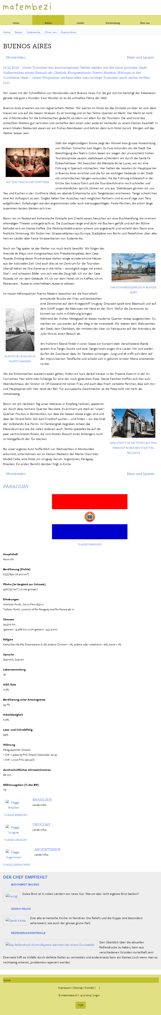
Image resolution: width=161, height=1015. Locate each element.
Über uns (145, 22)
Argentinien (47, 849)
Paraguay (16, 486)
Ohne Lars (51, 32)
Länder (80, 22)
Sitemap (78, 988)
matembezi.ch (69, 995)
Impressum (64, 988)
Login (96, 995)
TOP (80, 1005)
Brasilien (42, 800)
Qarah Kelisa (21, 909)
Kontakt (89, 988)
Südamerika (33, 32)
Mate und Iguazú (140, 57)
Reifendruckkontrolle (28, 933)
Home (16, 22)
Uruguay (41, 825)
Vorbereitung (113, 22)
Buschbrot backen (25, 884)
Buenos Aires (68, 32)
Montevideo (15, 57)
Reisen (48, 22)
